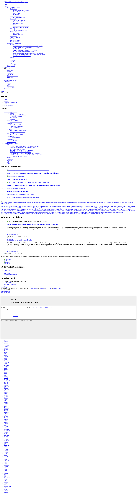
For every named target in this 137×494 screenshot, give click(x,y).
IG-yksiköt (13, 24)
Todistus (9, 83)
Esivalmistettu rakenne (12, 76)
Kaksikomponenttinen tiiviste (20, 27)
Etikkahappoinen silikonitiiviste (21, 10)
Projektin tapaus (11, 87)
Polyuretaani (13, 58)
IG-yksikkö (10, 77)
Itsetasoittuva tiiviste (15, 37)
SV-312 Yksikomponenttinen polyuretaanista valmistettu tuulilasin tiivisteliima (32, 224)
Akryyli (12, 57)
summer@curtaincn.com (10, 284)
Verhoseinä (13, 19)
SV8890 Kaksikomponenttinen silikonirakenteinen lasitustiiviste (29, 54)
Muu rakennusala (14, 41)
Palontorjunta (13, 29)
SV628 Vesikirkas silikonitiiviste (17, 179)
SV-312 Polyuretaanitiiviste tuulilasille (19, 240)
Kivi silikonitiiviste (18, 23)
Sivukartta (41, 288)
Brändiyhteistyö (11, 66)
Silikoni (12, 44)
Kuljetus (9, 71)
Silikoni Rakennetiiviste (19, 20)
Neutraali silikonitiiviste (19, 11)
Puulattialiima (13, 39)
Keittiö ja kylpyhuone (15, 16)
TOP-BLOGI (48, 288)
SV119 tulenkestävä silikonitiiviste (22, 56)
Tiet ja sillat (10, 74)
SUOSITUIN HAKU (58, 288)
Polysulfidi (13, 60)
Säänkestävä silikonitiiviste (20, 21)
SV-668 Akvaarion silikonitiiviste (17, 191)
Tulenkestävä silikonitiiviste (20, 30)
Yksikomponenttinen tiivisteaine (21, 26)
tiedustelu (9, 234)
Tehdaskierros (10, 86)
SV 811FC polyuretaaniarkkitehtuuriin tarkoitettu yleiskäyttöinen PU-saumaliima (33, 185)
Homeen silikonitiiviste (19, 17)
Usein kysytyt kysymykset (10, 80)
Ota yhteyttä (7, 88)
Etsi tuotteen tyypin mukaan (14, 43)
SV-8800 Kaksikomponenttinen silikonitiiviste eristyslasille (28, 53)
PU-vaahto (16, 14)
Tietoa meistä (7, 81)
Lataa (8, 84)
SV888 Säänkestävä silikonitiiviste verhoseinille (25, 50)
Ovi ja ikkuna (13, 9)
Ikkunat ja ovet (10, 70)
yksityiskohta (15, 234)
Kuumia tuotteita (34, 288)
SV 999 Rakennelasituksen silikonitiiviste (23, 51)
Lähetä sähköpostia (5, 291)
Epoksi (12, 61)
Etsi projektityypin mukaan (13, 7)
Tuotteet (6, 6)
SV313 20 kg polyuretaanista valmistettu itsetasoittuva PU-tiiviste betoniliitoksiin (33, 173)
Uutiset (5, 67)
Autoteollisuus (13, 31)
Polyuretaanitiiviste (18, 34)
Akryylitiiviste (16, 13)
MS (11, 63)
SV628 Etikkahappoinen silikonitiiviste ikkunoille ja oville (27, 46)
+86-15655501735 (8, 282)
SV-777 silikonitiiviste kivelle (20, 48)
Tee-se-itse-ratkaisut (15, 40)
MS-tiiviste (16, 33)
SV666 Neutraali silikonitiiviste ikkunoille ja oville (26, 47)
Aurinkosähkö (13, 36)
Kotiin (5, 4)
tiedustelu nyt (4, 287)
